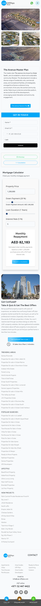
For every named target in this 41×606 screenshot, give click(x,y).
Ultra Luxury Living (7, 478)
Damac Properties (7, 461)
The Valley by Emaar (8, 395)
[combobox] (7, 134)
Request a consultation (20, 262)
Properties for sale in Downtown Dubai (14, 365)
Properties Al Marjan (8, 451)
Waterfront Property (8, 475)
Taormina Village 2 (7, 525)
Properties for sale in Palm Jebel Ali (13, 359)
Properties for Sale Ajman (9, 441)
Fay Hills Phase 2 (6, 535)
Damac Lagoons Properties (10, 388)
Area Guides (19, 565)
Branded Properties (7, 485)
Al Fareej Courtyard (7, 542)
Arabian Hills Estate (7, 369)
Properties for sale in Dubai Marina (12, 362)
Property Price (12, 186)
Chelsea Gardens (7, 512)
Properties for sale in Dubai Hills (12, 391)
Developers (19, 572)
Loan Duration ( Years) (16, 210)
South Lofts (5, 506)
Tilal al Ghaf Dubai (7, 378)
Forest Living (5, 372)
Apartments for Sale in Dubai (11, 425)
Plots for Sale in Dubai (8, 438)
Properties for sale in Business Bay (12, 401)
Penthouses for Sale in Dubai (11, 435)
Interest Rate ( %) (14, 219)
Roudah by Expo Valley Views (11, 532)
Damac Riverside (6, 356)
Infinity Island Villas (7, 516)
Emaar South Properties (9, 382)
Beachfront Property (8, 472)
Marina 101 (5, 538)
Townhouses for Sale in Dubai (11, 428)
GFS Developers (6, 464)
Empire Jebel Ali (6, 509)
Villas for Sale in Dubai (8, 432)
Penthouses (5, 572)
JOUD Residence (7, 503)
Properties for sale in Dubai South (12, 404)
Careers (31, 570)
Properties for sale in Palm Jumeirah (13, 385)
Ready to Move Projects (9, 454)
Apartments (5, 565)
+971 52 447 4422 (20, 586)
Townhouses (5, 570)
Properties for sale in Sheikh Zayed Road (14, 419)
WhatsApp (21, 157)
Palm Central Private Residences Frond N (15, 496)
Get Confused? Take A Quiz (20, 339)
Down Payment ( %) (16, 198)
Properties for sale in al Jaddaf (11, 415)
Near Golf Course (7, 482)
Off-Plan (18, 567)
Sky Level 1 (5, 499)
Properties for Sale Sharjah (10, 445)
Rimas (3, 519)
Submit (20, 145)
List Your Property (7, 488)
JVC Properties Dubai (8, 398)
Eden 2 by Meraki (7, 529)
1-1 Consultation (20, 162)
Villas (3, 567)
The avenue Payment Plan (20, 106)
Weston (4, 522)
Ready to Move (34, 565)
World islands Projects (8, 375)
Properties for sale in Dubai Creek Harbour (15, 408)
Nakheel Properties (7, 458)
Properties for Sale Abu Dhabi (11, 448)
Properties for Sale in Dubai (10, 422)
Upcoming (32, 567)
